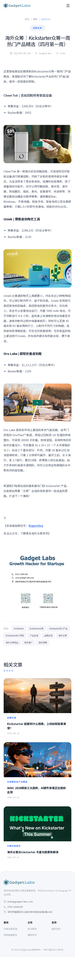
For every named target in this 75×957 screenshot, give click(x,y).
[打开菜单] (68, 5)
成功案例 (32, 928)
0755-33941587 (15, 906)
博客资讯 (32, 935)
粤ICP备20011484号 (53, 949)
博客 (35, 19)
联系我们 (56, 928)
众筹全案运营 (10, 928)
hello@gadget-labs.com (20, 901)
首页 (27, 19)
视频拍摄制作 (10, 935)
